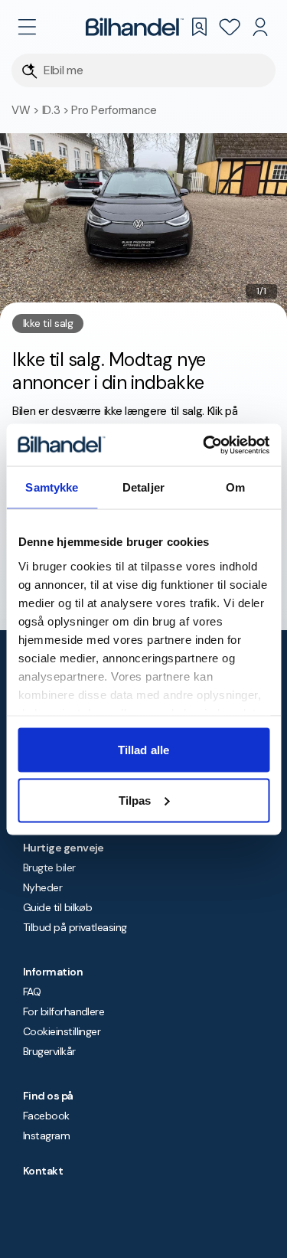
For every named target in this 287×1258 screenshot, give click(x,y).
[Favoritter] (229, 26)
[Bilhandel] (135, 27)
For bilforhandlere (63, 1011)
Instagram (46, 1135)
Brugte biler (49, 867)
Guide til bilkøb (57, 907)
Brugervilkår (49, 1051)
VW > (26, 110)
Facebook (46, 1115)
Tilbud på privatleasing (75, 927)
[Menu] (26, 26)
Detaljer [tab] (143, 487)
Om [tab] (235, 487)
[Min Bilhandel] (260, 26)
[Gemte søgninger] (199, 26)
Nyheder (42, 887)
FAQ (32, 991)
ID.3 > (57, 110)
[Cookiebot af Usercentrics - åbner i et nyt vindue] (204, 445)
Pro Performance (114, 110)
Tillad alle (143, 749)
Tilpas (135, 799)
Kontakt (43, 1171)
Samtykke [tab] (51, 487)
